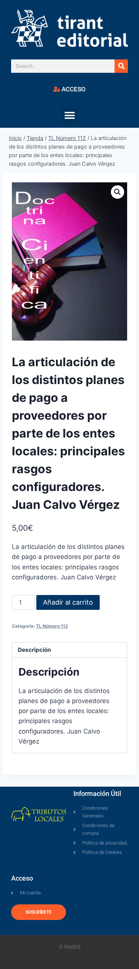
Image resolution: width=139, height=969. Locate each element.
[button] (69, 115)
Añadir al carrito (68, 602)
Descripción (34, 649)
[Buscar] (121, 66)
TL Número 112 (52, 626)
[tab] (69, 650)
